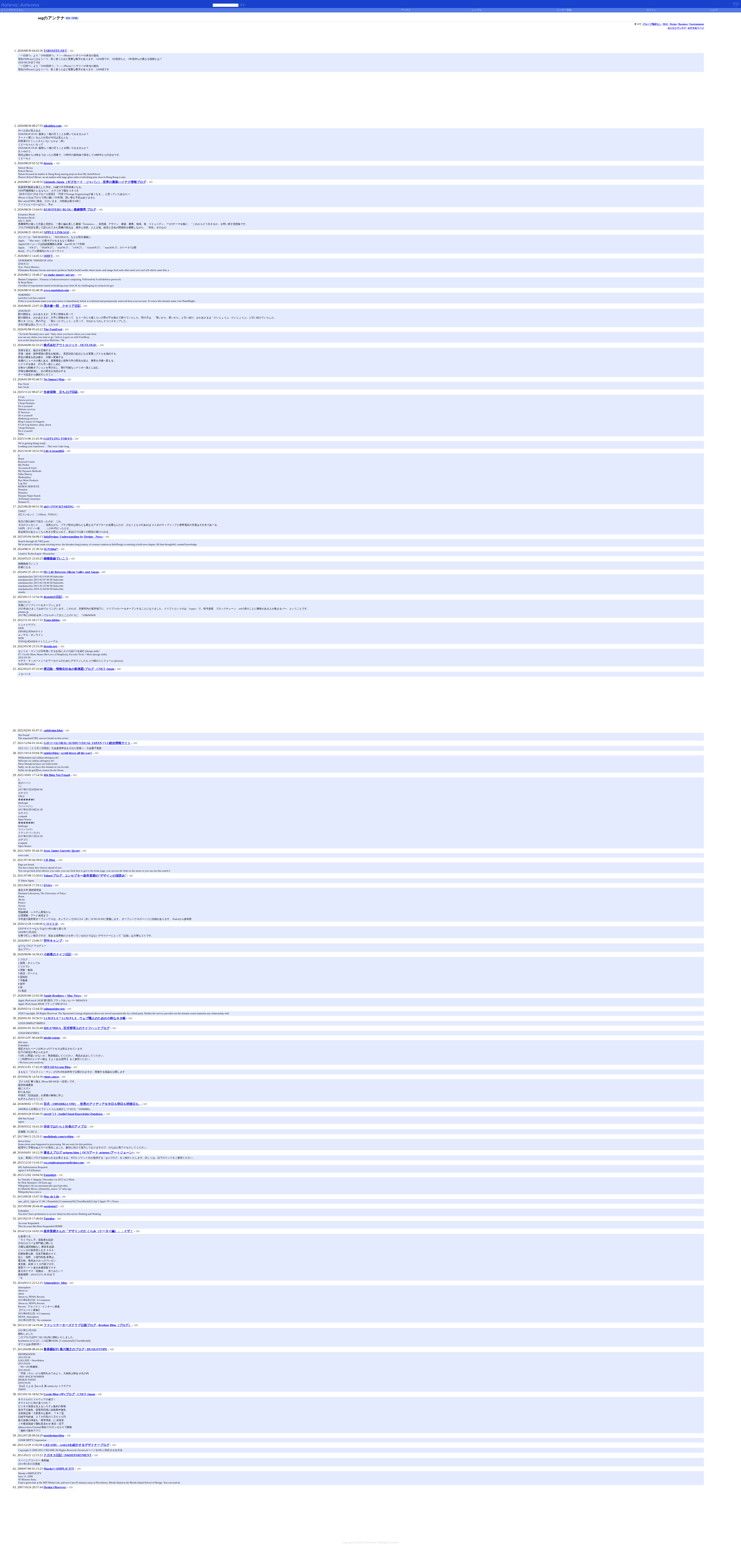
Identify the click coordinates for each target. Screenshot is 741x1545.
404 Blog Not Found (57, 775)
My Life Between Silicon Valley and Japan (71, 572)
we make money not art (59, 274)
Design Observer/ (55, 1487)
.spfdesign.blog (53, 730)
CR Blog (50, 860)
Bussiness (683, 24)
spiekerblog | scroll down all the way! (68, 753)
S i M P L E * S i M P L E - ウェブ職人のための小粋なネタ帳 (85, 1018)
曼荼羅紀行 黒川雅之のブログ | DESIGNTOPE (75, 1349)
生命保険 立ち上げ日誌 (61, 392)
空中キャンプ (53, 940)
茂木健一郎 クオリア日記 (62, 305)
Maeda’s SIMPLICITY (59, 1468)
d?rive (48, 885)
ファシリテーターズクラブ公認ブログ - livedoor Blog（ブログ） (87, 1325)
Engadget (50, 1175)
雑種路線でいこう (56, 558)
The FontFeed (53, 329)
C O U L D (50, 923)
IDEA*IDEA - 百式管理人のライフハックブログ (77, 1028)
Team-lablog (51, 620)
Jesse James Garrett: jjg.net (62, 850)
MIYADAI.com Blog (57, 1067)
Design (673, 24)
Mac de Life (51, 1196)
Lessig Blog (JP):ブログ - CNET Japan (69, 1394)
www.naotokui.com (56, 290)
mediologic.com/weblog (58, 1136)
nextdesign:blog (54, 1435)
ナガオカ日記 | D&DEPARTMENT (67, 1455)
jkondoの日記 (53, 597)
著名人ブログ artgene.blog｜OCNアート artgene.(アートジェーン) (88, 1152)
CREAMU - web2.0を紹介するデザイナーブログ (76, 1445)
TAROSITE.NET (55, 50)
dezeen (48, 163)
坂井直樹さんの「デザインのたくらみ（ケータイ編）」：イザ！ (88, 1231)
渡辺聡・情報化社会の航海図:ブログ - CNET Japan (79, 668)
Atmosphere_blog (55, 1282)
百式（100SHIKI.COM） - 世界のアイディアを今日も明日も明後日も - (92, 1104)
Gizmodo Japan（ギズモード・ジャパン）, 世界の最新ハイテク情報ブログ (95, 182)
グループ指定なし (652, 24)
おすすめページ (696, 28)
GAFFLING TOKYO (57, 438)
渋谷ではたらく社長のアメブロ (65, 1126)
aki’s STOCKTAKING (59, 506)
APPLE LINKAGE (56, 232)
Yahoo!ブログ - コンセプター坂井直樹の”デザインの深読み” (85, 875)
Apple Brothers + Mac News (62, 995)
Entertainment (696, 24)
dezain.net (51, 646)
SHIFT (48, 255)
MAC (665, 24)
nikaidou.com (52, 125)
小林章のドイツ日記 (57, 954)
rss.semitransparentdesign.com (64, 1162)
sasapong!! (51, 1206)
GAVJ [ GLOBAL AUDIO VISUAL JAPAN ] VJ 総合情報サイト (87, 743)
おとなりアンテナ (677, 28)
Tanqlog (49, 1218)
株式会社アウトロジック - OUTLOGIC (70, 345)
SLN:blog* (51, 549)
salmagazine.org (54, 1008)
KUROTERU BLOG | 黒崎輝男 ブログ (70, 209)
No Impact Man (54, 379)
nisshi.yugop (52, 1037)
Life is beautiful (54, 451)
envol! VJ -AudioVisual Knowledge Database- (73, 1114)
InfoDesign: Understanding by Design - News (73, 536)
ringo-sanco (51, 1076)
